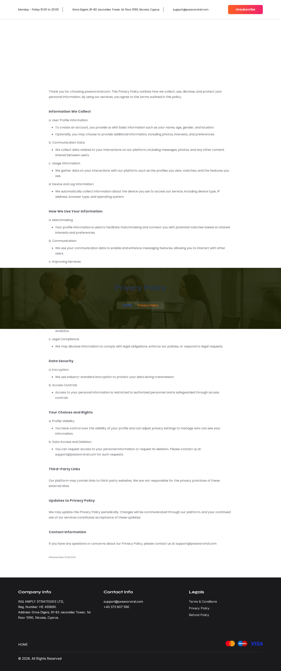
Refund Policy (199, 615)
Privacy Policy (199, 608)
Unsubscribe (245, 9)
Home (127, 305)
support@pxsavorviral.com (123, 601)
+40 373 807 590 (116, 607)
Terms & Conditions (203, 601)
